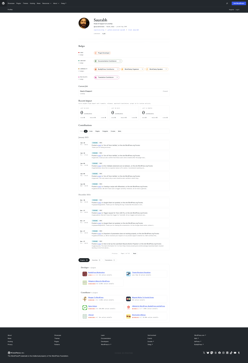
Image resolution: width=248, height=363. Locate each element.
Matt (196, 338)
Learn (103, 335)
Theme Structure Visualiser (141, 272)
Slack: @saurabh (133, 30)
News (9, 338)
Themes (57, 338)
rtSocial (91, 315)
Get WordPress (239, 3)
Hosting (10, 341)
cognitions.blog (99, 30)
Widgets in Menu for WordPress (99, 281)
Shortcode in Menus (139, 315)
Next (134, 253)
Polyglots (105, 131)
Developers (105, 341)
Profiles (10, 9)
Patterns (57, 344)
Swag (150, 344)
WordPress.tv (106, 344)
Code (91, 131)
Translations (110, 260)
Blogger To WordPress (95, 297)
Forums (113, 131)
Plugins (97, 131)
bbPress (197, 341)
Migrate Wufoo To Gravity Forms (143, 297)
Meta (119, 131)
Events (150, 338)
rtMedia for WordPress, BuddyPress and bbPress (148, 306)
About (10, 335)
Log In (237, 9)
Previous (115, 253)
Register (231, 9)
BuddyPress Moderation (96, 272)
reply (99, 145)
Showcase (57, 335)
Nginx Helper (92, 306)
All (85, 131)
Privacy (10, 344)
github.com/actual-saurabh (117, 30)
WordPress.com (200, 335)
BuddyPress (199, 344)
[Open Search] (227, 3)
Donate (151, 341)
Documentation (106, 338)
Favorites (96, 260)
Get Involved (152, 335)
